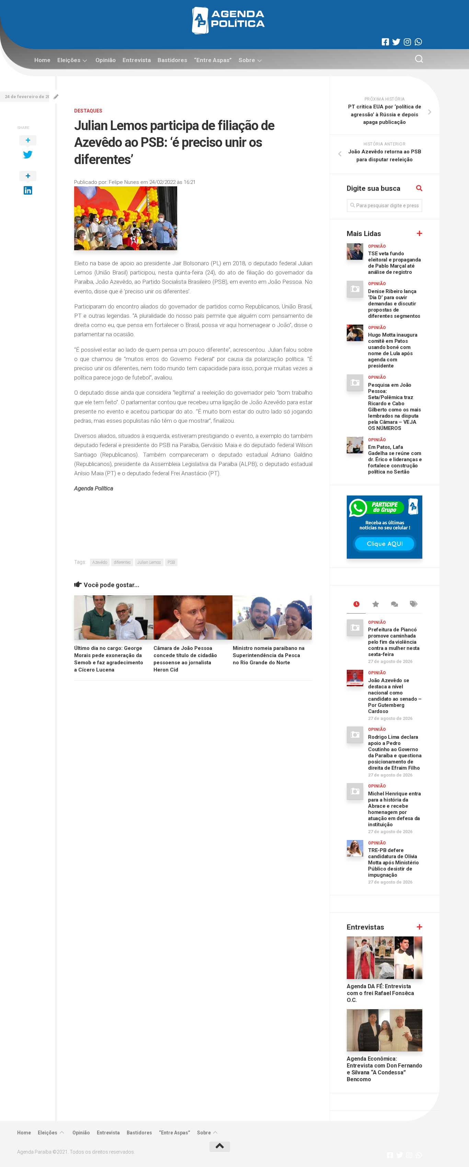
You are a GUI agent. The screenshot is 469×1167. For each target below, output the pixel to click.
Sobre (247, 60)
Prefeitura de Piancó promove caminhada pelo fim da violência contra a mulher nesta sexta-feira (394, 642)
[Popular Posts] (375, 605)
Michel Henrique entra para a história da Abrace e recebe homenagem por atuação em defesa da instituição (394, 809)
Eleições (68, 60)
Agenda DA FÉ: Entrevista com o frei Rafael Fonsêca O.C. (380, 993)
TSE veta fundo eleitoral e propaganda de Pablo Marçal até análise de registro (394, 262)
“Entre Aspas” (213, 60)
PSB (171, 562)
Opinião (105, 60)
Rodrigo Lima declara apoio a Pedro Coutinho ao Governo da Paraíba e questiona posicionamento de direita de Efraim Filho (395, 752)
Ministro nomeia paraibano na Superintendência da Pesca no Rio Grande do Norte (269, 655)
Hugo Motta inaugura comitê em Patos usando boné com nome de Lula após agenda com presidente (392, 350)
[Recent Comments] (394, 605)
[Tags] (412, 605)
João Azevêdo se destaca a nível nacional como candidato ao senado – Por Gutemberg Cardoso (395, 695)
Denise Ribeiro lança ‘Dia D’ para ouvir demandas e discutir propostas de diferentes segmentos (394, 303)
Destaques (88, 111)
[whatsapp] (418, 42)
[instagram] (407, 42)
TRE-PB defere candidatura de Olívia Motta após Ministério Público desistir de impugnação (393, 862)
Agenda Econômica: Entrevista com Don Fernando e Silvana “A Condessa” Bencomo (384, 1069)
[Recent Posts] (356, 605)
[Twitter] (396, 42)
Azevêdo (99, 562)
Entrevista (137, 60)
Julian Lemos (149, 562)
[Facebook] (385, 42)
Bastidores (172, 60)
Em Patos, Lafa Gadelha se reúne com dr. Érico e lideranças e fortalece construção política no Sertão (395, 459)
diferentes (122, 562)
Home (42, 60)
